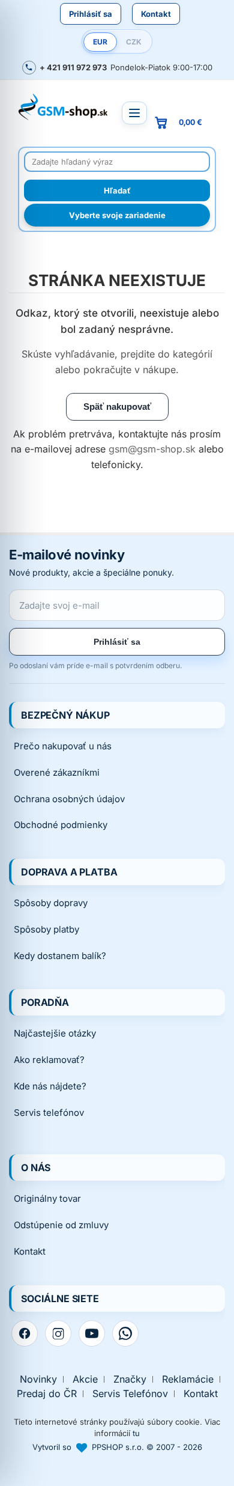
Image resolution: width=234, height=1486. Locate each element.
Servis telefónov (49, 1112)
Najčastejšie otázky (55, 1033)
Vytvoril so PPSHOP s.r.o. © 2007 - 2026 (117, 1447)
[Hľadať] (117, 190)
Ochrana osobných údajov (69, 799)
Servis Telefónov (130, 1393)
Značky (129, 1379)
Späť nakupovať (117, 406)
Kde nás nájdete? (50, 1086)
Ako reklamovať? (49, 1059)
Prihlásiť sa (90, 14)
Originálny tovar (47, 1198)
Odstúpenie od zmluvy (61, 1225)
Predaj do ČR (47, 1393)
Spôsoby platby (46, 929)
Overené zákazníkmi (57, 772)
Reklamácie (188, 1379)
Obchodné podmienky (60, 824)
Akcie (85, 1379)
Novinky (38, 1379)
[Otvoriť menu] (134, 113)
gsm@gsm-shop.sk (152, 449)
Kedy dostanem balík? (60, 955)
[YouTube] (92, 1333)
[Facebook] (24, 1333)
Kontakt (156, 14)
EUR (100, 41)
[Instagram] (58, 1333)
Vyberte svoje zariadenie (117, 215)
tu (136, 1433)
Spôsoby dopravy (51, 903)
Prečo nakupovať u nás (63, 746)
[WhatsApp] (125, 1333)
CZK (134, 41)
